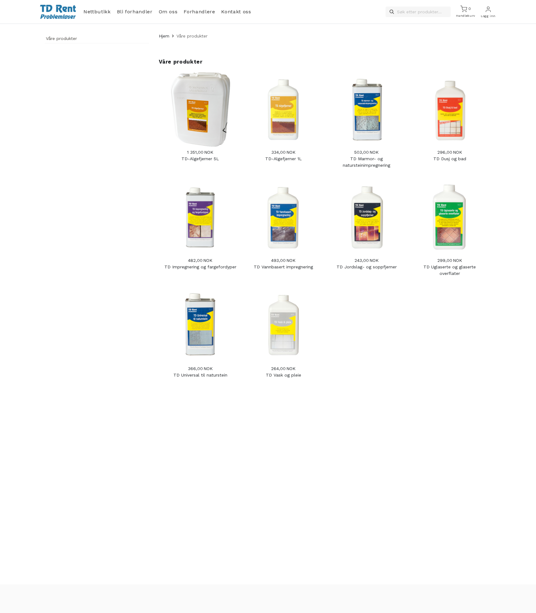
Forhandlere (199, 12)
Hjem (164, 35)
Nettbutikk (96, 12)
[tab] (97, 39)
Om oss (168, 12)
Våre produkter (61, 38)
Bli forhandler (135, 12)
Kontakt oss (236, 12)
